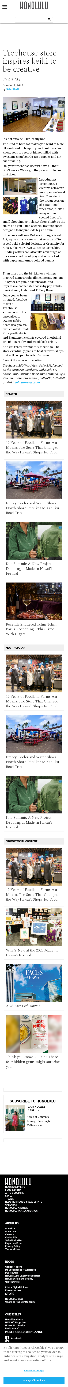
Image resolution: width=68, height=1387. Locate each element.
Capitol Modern (13, 1266)
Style (8, 1195)
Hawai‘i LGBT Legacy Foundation (22, 1275)
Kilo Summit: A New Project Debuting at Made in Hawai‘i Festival (29, 568)
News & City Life (15, 1186)
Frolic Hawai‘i (12, 1328)
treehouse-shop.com (26, 382)
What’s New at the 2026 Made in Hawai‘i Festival (32, 952)
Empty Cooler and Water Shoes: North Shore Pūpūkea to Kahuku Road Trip (32, 508)
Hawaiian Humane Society (19, 1278)
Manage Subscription (40, 1121)
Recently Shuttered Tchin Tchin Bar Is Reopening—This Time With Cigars (31, 629)
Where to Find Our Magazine (20, 1301)
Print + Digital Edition (16, 1287)
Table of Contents (38, 1117)
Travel (9, 1198)
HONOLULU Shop (14, 1298)
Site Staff (12, 89)
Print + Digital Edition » (36, 1108)
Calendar (11, 1204)
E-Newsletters (13, 1290)
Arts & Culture (14, 1192)
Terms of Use (12, 1249)
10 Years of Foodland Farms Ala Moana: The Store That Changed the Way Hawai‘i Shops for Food (32, 447)
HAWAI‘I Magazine (15, 1322)
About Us (10, 1228)
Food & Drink (13, 1189)
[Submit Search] (49, 19)
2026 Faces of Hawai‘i (23, 1006)
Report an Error (13, 1243)
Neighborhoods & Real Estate (23, 1201)
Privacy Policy (12, 1246)
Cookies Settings (34, 1370)
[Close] (62, 1348)
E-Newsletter (35, 1125)
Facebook (16, 1338)
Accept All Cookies (34, 1380)
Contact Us (11, 1237)
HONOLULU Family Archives (21, 1210)
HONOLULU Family (15, 1325)
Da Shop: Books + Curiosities (20, 1269)
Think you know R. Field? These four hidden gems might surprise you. (33, 1061)
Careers (9, 1234)
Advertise (10, 1231)
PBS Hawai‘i (11, 1272)
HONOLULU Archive (16, 1207)
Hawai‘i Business (14, 1319)
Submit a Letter (13, 1240)
